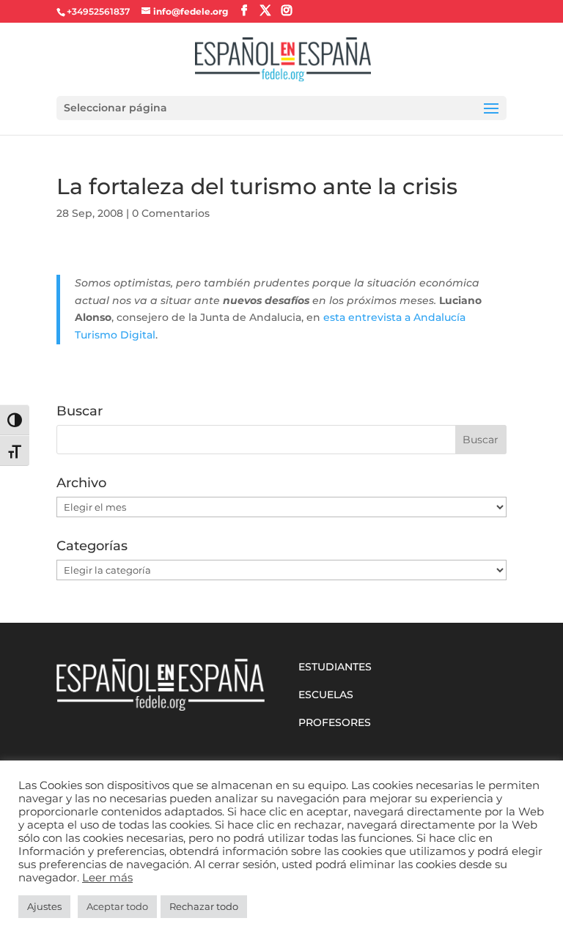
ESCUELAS (325, 694)
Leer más (107, 877)
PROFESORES (334, 722)
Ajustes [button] (44, 906)
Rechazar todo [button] (203, 906)
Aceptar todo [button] (117, 906)
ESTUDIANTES (335, 666)
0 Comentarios (171, 213)
